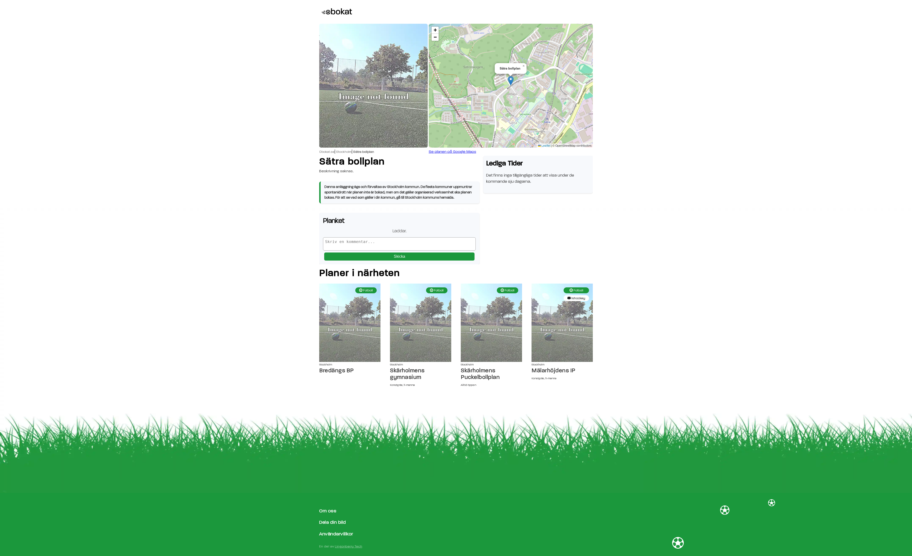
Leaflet (545, 145)
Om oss (327, 511)
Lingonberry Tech (348, 546)
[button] (511, 81)
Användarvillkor (336, 534)
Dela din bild (332, 522)
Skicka (399, 256)
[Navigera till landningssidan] (335, 12)
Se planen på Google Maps (452, 152)
